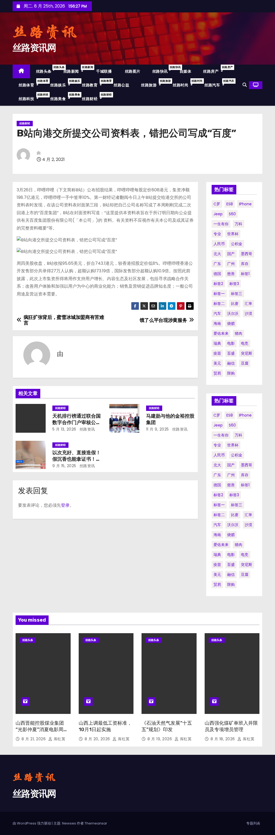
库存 (244, 263)
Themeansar (96, 823)
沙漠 (248, 313)
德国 (217, 273)
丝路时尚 (185, 83)
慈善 (231, 273)
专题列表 (253, 823)
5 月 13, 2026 (64, 429)
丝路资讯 (86, 429)
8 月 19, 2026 (160, 739)
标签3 (234, 283)
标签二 (219, 303)
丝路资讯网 (34, 47)
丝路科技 (31, 97)
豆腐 (244, 363)
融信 (231, 363)
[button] (245, 85)
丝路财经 (95, 97)
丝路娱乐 (63, 83)
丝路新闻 (76, 69)
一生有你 (221, 224)
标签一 (219, 293)
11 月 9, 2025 (157, 429)
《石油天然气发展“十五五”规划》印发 (167, 726)
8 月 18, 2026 (223, 739)
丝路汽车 (217, 83)
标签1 (245, 273)
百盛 (231, 353)
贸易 (217, 373)
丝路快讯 (163, 69)
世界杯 (232, 234)
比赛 (234, 303)
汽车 (217, 313)
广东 (217, 263)
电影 (231, 343)
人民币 (219, 243)
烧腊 (231, 323)
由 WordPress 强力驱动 (32, 823)
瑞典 (217, 343)
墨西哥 (246, 253)
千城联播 (103, 71)
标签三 (236, 293)
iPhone (245, 204)
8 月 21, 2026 (34, 739)
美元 (217, 363)
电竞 (244, 343)
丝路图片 (132, 71)
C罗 (217, 204)
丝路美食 (63, 97)
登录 (65, 505)
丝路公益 (121, 85)
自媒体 (185, 71)
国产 (231, 253)
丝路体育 (31, 83)
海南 (217, 323)
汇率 (248, 303)
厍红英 (58, 739)
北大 (217, 253)
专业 (217, 234)
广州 (231, 263)
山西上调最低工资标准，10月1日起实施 (105, 726)
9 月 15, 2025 (64, 465)
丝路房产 (216, 69)
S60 (232, 214)
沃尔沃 (232, 313)
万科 (238, 224)
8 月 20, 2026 (98, 739)
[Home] (21, 71)
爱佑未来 (221, 333)
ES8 (229, 204)
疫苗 (217, 353)
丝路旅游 (154, 83)
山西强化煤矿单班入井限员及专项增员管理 (231, 726)
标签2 (218, 283)
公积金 (236, 243)
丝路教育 (95, 83)
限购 (231, 373)
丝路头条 (46, 69)
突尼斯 (246, 353)
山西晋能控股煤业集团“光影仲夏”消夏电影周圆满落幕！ (42, 729)
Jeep (218, 214)
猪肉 (238, 333)
